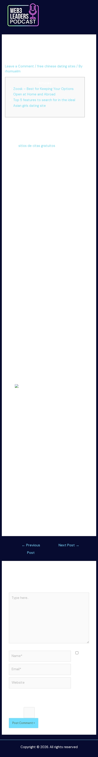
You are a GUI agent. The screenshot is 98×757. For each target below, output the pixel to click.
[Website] (40, 684)
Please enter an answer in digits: (34, 704)
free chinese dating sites (56, 66)
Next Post (69, 545)
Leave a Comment (19, 66)
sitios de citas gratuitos (36, 146)
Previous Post (31, 546)
